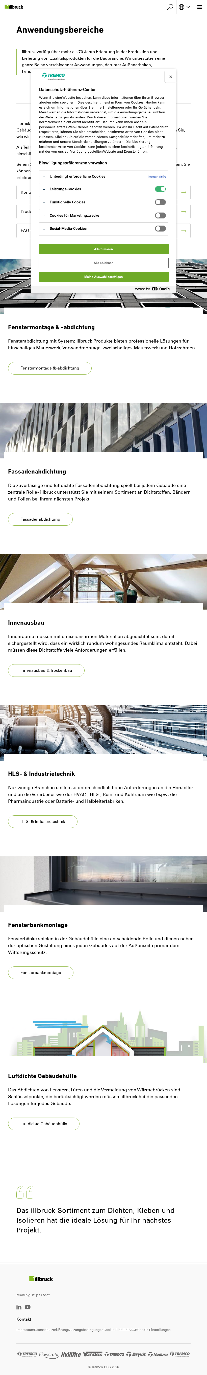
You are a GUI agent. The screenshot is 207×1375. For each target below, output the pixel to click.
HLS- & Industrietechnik (42, 821)
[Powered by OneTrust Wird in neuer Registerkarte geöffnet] (154, 290)
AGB (133, 1330)
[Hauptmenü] (199, 7)
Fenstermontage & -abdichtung (49, 368)
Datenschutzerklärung (51, 1330)
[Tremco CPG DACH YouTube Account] (28, 1310)
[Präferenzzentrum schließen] (170, 76)
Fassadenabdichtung (40, 519)
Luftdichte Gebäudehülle (43, 1123)
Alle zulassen (103, 249)
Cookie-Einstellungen (154, 1330)
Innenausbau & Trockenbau (46, 670)
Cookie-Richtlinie (117, 1330)
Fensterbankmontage (40, 972)
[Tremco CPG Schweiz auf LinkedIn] (18, 1308)
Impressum (25, 1330)
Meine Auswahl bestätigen (103, 277)
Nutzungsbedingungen (86, 1330)
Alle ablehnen (104, 263)
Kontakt (23, 1319)
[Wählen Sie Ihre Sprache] (184, 7)
